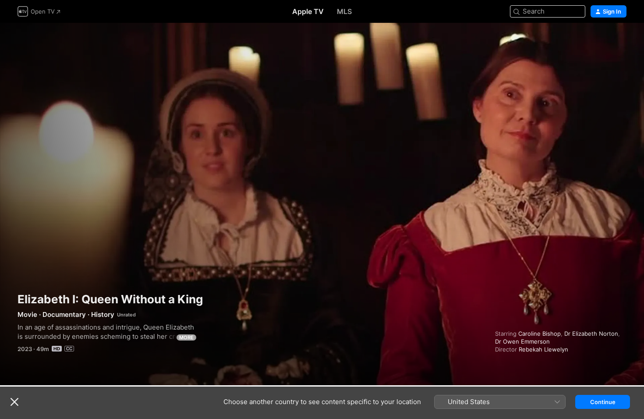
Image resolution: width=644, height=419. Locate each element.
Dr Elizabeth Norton (591, 333)
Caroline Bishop (539, 333)
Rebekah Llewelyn (543, 349)
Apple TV (308, 11)
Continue (603, 401)
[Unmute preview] (620, 40)
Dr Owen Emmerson (522, 341)
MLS (344, 11)
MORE (186, 337)
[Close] (14, 402)
